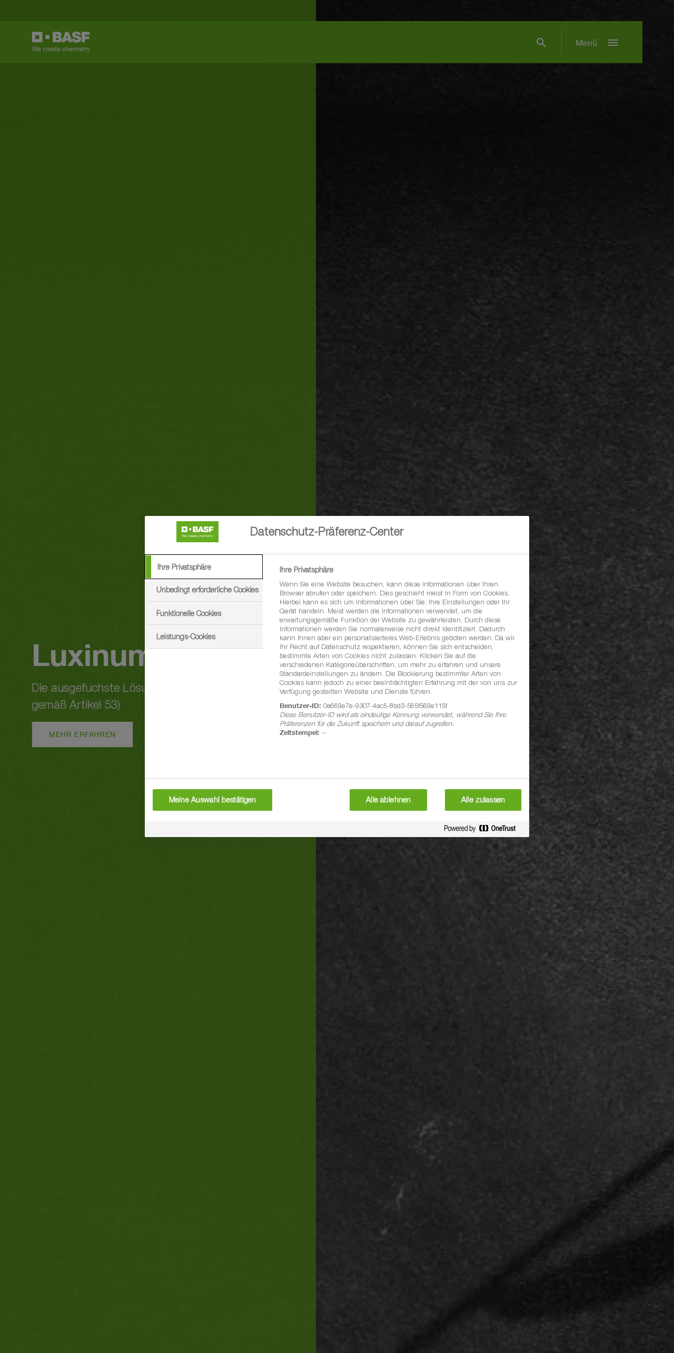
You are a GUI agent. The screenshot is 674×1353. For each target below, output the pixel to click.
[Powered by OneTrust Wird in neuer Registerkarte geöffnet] (484, 830)
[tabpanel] (400, 657)
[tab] (204, 567)
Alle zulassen (483, 799)
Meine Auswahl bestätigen (212, 799)
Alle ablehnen (388, 799)
